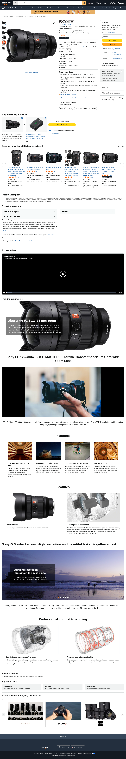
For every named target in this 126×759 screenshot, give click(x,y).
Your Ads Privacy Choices (84, 753)
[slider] (61, 292)
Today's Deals (80, 8)
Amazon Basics (31, 8)
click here (51, 235)
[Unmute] (122, 292)
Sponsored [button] (4, 699)
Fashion (108, 8)
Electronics (5, 16)
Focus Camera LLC (116, 49)
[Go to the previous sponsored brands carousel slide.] (3, 714)
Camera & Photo (13, 16)
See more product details (68, 94)
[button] (4, 8)
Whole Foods (70, 8)
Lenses (21, 16)
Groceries (61, 8)
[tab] (58, 597)
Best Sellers (41, 8)
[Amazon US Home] (44, 748)
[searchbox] (50, 3)
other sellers (82, 47)
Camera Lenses (29, 16)
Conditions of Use (38, 753)
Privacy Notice (48, 753)
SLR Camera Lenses (40, 16)
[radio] (4, 23)
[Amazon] (6, 2)
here (4, 230)
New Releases (51, 8)
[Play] (3, 292)
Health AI (10, 8)
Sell (103, 8)
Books (89, 8)
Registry (115, 8)
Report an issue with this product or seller (74, 98)
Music (122, 8)
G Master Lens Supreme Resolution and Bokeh (17, 258)
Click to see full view (31, 72)
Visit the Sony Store (65, 24)
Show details (55, 133)
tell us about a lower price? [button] (23, 241)
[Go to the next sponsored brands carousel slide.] (122, 714)
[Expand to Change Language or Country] (68, 747)
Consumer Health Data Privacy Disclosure (65, 753)
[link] (36, 124)
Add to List (104, 87)
